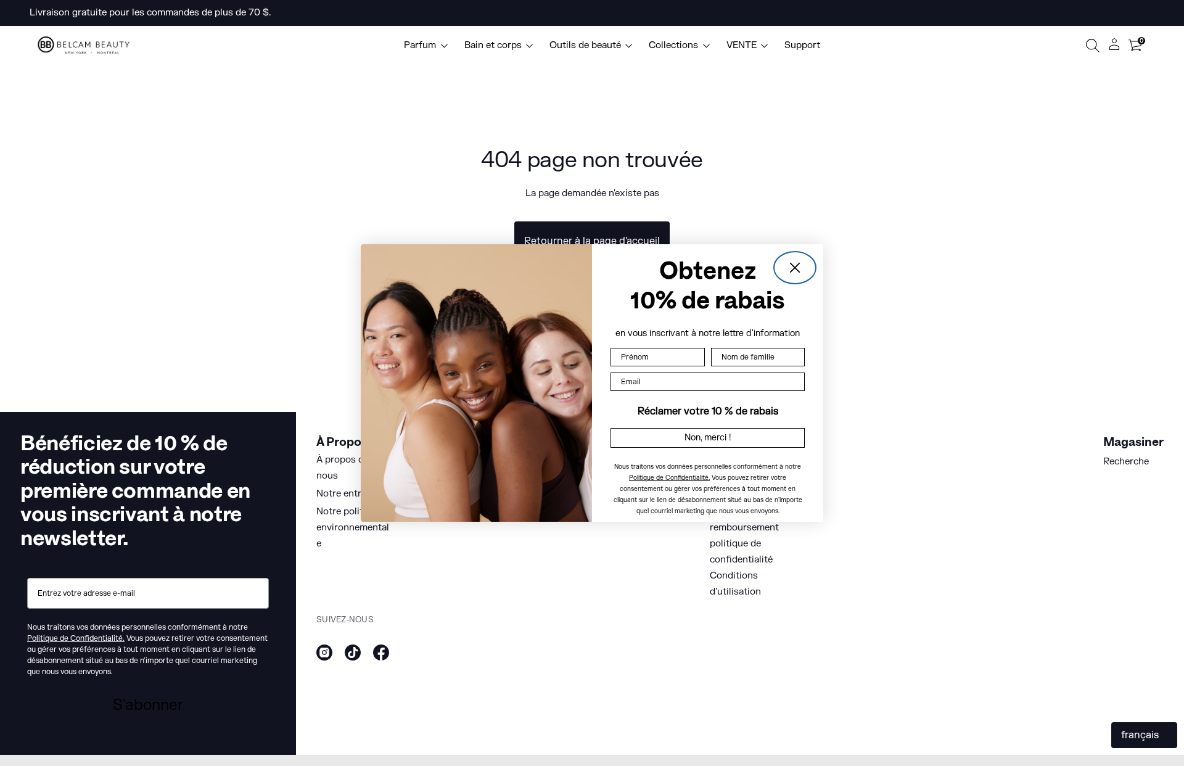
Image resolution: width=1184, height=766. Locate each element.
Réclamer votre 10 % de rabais (708, 411)
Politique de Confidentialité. (669, 478)
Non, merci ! (707, 437)
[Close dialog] (795, 268)
